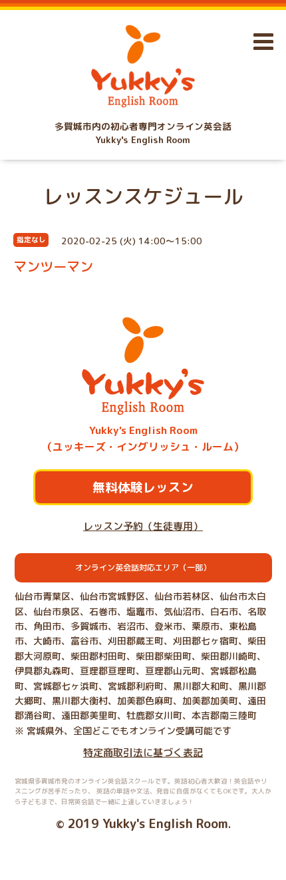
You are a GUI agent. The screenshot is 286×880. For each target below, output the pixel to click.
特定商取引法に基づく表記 (143, 753)
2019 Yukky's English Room (147, 823)
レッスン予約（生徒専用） (143, 526)
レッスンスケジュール (143, 196)
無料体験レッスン (143, 487)
